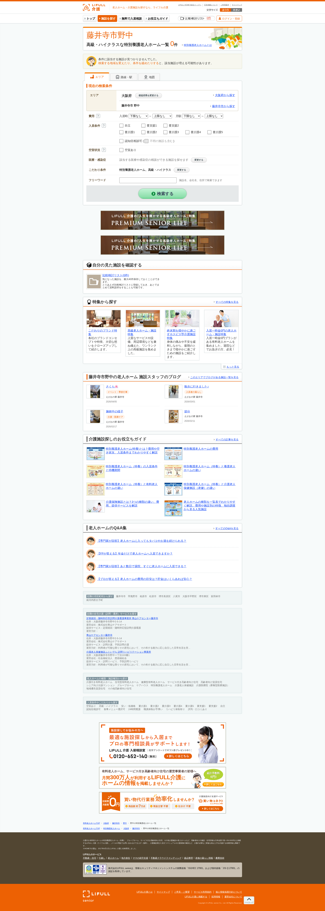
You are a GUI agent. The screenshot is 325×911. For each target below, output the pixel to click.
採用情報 (215, 896)
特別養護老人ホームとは (198, 45)
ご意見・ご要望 (182, 892)
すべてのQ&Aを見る (227, 528)
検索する (165, 193)
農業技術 (219, 858)
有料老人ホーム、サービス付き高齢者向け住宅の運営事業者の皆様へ (162, 778)
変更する (198, 160)
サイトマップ (237, 5)
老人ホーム (113, 858)
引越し (102, 858)
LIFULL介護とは (145, 892)
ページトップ (249, 902)
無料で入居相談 (132, 18)
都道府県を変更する (148, 95)
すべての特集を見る (227, 302)
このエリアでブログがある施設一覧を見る (214, 377)
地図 (151, 77)
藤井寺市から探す (223, 106)
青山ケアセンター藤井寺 (99, 635)
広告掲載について (211, 5)
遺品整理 (188, 858)
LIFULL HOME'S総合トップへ (189, 5)
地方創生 (125, 858)
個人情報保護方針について (229, 892)
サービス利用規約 (202, 892)
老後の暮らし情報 (204, 858)
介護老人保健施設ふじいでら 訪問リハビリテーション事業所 (118, 652)
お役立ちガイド (158, 18)
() (158, 141)
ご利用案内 (225, 5)
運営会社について (233, 896)
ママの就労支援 (140, 858)
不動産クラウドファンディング (166, 858)
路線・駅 (126, 77)
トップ (90, 18)
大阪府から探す (225, 95)
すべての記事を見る (227, 439)
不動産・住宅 (89, 858)
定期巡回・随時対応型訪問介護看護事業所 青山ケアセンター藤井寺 (122, 618)
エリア (99, 77)
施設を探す (108, 18)
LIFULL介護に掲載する (196, 896)
